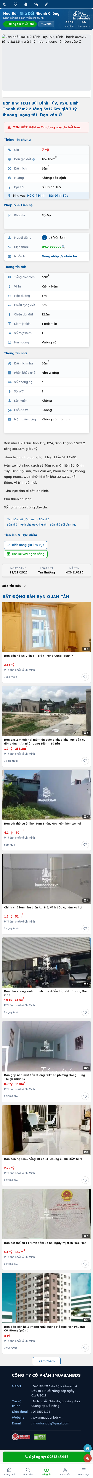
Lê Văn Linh (55, 237)
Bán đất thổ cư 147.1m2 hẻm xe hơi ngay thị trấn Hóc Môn (45, 1242)
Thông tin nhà (15, 353)
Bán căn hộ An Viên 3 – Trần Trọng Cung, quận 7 (38, 655)
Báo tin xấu (12, 586)
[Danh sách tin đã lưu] (15, 4)
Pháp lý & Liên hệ (18, 205)
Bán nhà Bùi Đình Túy (63, 524)
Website (18, 1417)
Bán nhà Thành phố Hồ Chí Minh (26, 524)
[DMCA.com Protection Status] (40, 1437)
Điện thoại (20, 1412)
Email (16, 1423)
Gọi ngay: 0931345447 (48, 1457)
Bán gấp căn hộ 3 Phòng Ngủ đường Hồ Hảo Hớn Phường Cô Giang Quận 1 (44, 1328)
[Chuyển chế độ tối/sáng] (5, 4)
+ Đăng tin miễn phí (20, 24)
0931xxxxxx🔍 (54, 247)
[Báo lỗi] (87, 1448)
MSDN (16, 1386)
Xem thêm (46, 1361)
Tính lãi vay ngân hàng (27, 554)
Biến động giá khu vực (28, 545)
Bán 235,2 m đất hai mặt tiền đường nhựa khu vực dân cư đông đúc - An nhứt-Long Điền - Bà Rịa (44, 741)
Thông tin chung (17, 139)
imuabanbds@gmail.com (51, 1423)
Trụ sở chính (16, 1403)
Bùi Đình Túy (58, 196)
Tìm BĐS (46, 24)
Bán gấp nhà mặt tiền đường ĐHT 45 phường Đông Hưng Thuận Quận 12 (44, 1077)
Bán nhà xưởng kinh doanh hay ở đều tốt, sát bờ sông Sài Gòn (45, 993)
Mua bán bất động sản (21, 519)
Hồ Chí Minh (36, 196)
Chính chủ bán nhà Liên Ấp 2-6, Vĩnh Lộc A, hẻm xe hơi (43, 907)
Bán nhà (44, 519)
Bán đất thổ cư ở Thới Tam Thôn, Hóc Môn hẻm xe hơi (42, 823)
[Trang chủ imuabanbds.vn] (81, 15)
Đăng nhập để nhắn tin (59, 256)
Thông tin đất (15, 267)
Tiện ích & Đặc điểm (20, 535)
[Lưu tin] (85, 677)
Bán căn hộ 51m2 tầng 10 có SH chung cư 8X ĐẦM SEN (43, 1159)
